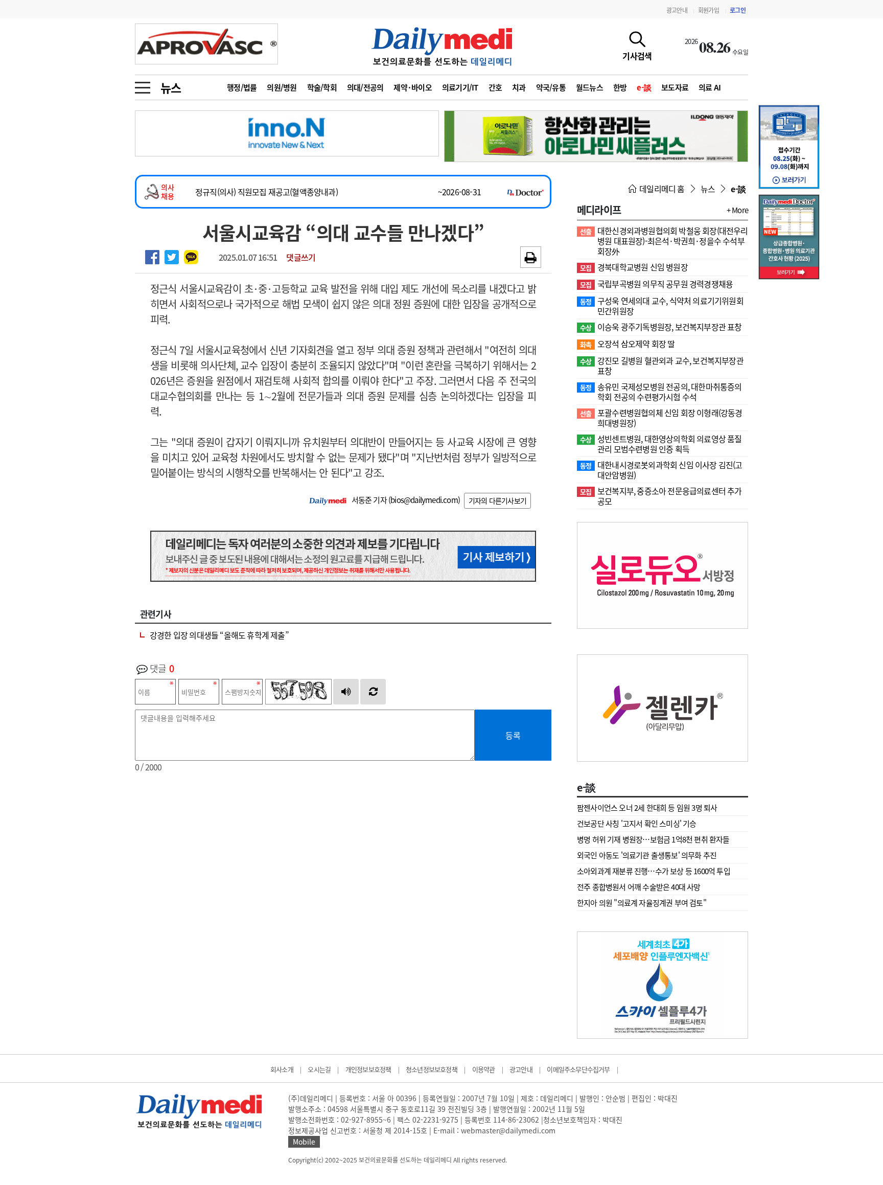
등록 (513, 735)
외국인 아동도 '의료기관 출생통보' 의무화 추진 (646, 855)
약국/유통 (551, 87)
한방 (620, 87)
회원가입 (708, 10)
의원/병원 (281, 87)
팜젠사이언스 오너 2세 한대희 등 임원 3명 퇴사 (647, 807)
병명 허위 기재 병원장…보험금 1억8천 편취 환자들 (653, 839)
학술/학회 (322, 87)
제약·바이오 (412, 87)
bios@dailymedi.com (424, 500)
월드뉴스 (589, 87)
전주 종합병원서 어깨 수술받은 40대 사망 (639, 887)
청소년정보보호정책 (431, 1069)
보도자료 (674, 87)
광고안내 (676, 10)
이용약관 (483, 1069)
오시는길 (319, 1069)
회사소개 (281, 1069)
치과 (519, 87)
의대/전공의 (365, 87)
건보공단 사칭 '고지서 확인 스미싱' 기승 (636, 823)
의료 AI (710, 87)
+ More (737, 210)
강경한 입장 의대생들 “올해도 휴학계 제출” (219, 635)
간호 (495, 87)
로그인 (738, 10)
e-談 (644, 87)
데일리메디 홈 (661, 189)
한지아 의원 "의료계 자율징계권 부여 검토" (641, 902)
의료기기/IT (460, 87)
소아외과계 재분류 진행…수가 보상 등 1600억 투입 (653, 871)
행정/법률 (242, 87)
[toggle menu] (142, 85)
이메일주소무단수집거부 (578, 1069)
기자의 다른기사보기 (497, 500)
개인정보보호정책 (368, 1069)
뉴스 (170, 87)
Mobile (304, 1141)
